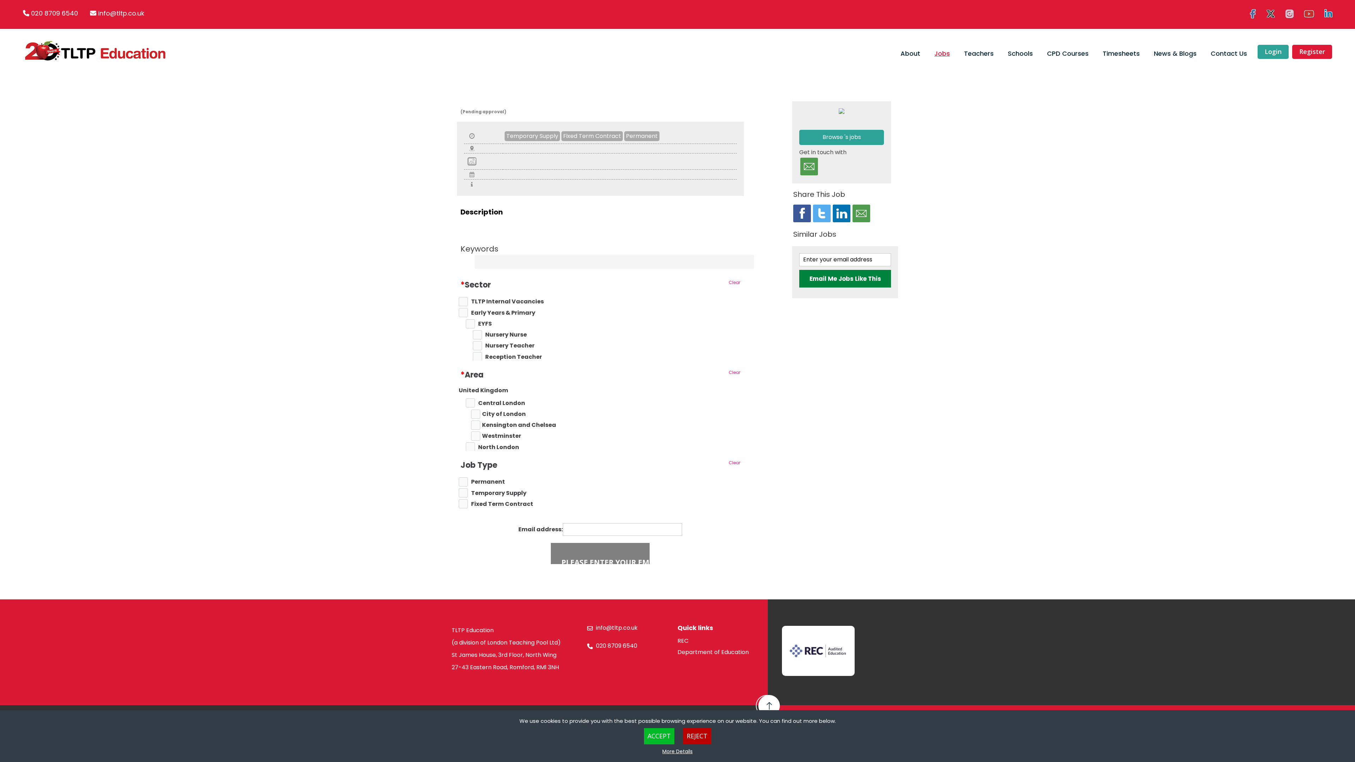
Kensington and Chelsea (519, 425)
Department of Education (713, 652)
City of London (504, 414)
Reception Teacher (513, 357)
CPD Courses (1068, 53)
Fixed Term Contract (592, 136)
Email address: (540, 529)
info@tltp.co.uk (121, 13)
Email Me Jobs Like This (845, 278)
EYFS (485, 324)
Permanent (642, 136)
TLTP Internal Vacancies (507, 302)
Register (1312, 51)
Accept (659, 736)
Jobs (942, 53)
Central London (501, 403)
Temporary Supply (532, 136)
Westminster (501, 436)
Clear (734, 282)
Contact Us (1229, 53)
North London (498, 447)
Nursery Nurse (506, 335)
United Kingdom (483, 390)
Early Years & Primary (503, 313)
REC (683, 641)
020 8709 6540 (54, 13)
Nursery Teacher (510, 346)
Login (1273, 51)
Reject (697, 736)
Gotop (767, 706)
